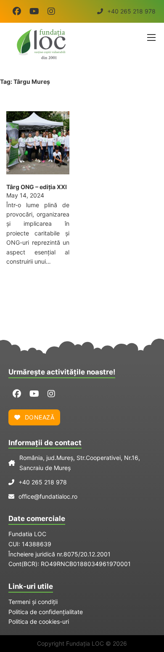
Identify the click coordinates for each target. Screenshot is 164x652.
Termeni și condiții (33, 601)
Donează (40, 417)
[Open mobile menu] (151, 37)
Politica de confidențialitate (45, 611)
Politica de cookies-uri (38, 621)
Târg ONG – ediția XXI (36, 186)
